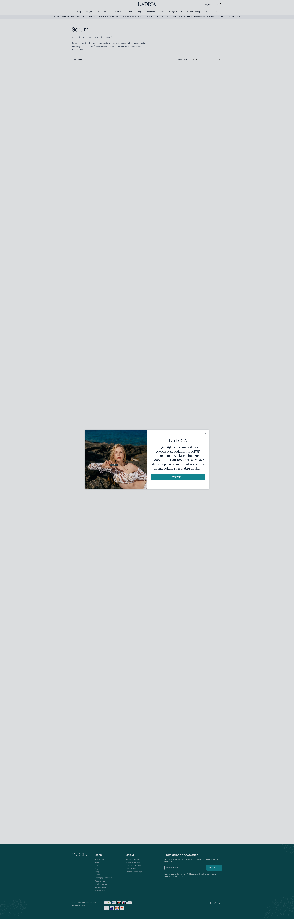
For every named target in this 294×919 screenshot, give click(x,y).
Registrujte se (178, 477)
